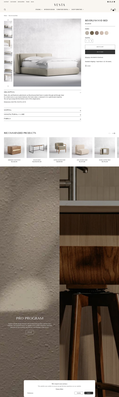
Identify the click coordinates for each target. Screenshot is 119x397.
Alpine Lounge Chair (59, 160)
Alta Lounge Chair (82, 160)
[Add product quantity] (86, 40)
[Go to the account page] (110, 9)
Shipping (87, 57)
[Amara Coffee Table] (104, 147)
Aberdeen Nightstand (14, 160)
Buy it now (100, 51)
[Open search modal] (4, 9)
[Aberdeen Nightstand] (14, 147)
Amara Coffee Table (104, 160)
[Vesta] (59, 5)
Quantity (87, 37)
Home (5, 15)
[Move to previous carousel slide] (110, 133)
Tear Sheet (7, 105)
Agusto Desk (37, 160)
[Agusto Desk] (37, 147)
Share (89, 65)
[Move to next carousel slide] (113, 133)
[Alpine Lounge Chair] (59, 147)
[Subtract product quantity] (91, 40)
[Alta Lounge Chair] (82, 147)
